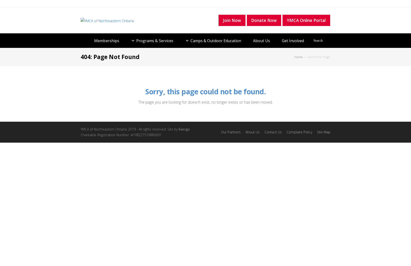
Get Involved (293, 40)
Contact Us (273, 132)
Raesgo (184, 129)
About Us (261, 40)
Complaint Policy (299, 132)
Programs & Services (154, 40)
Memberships (106, 40)
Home (298, 57)
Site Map (323, 132)
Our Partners (231, 132)
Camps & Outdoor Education (216, 40)
